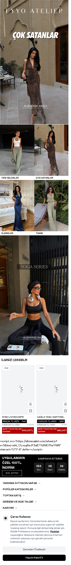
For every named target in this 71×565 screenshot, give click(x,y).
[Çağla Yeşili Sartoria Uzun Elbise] (51, 384)
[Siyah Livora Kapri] (17, 384)
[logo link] (34, 10)
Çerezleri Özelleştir (34, 549)
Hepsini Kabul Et (34, 558)
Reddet (54, 531)
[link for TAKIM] (51, 203)
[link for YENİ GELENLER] (17, 147)
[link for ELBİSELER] (17, 203)
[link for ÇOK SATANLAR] (51, 147)
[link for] (34, 60)
